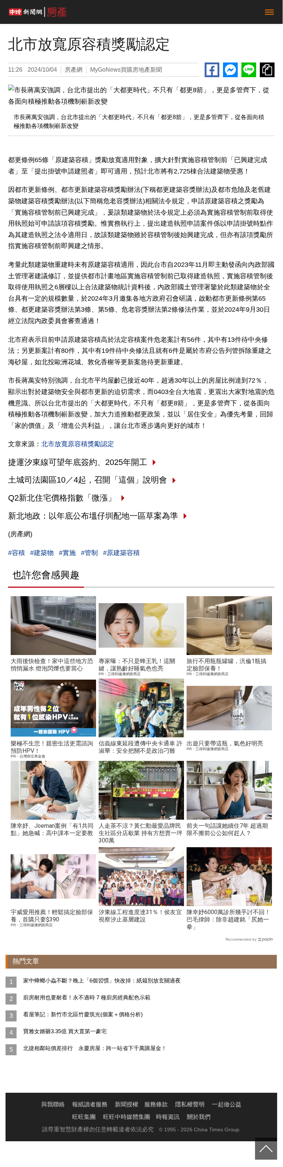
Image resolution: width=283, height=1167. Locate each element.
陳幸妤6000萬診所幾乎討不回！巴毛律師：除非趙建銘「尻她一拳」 (228, 919)
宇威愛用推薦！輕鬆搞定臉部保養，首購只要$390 (52, 916)
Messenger (230, 69)
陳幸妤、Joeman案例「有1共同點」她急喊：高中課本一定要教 (52, 829)
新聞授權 (126, 1104)
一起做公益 (226, 1104)
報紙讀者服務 (89, 1104)
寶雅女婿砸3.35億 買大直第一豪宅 (65, 1031)
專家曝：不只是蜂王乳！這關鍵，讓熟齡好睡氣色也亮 (137, 665)
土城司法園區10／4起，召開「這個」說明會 (87, 479)
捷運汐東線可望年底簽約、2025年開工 (77, 462)
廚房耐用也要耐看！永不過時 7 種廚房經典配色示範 (87, 997)
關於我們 (199, 1117)
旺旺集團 (84, 1117)
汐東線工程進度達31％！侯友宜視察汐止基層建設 (140, 916)
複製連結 (267, 69)
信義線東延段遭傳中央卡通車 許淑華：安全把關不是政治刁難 (141, 747)
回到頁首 (266, 1149)
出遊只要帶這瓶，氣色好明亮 (225, 743)
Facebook (212, 69)
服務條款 (156, 1104)
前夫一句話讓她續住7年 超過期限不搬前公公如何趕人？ (227, 829)
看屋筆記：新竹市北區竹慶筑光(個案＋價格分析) (83, 1014)
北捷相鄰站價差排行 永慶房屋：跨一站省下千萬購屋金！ (95, 1048)
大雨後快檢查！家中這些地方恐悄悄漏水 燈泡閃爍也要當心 (52, 665)
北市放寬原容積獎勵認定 (77, 444)
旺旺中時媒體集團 (126, 1117)
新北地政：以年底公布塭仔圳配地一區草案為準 (93, 515)
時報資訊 (168, 1117)
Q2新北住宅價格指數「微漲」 (62, 497)
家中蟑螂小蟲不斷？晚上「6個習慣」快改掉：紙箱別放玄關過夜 (102, 980)
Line (248, 69)
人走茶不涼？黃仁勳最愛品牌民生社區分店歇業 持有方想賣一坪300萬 (141, 833)
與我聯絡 (53, 1104)
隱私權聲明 (190, 1104)
